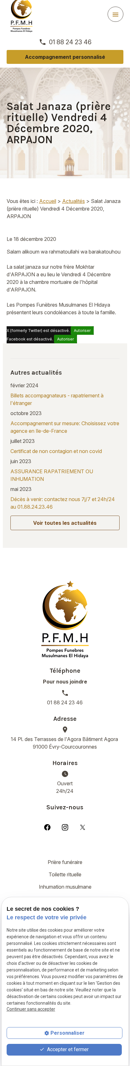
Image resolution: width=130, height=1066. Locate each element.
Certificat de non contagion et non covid (56, 451)
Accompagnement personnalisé (65, 57)
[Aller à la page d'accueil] (65, 619)
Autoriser (82, 330)
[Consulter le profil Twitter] (82, 827)
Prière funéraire (65, 862)
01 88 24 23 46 (70, 42)
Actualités (73, 201)
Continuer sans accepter (31, 1009)
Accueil (47, 201)
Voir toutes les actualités (65, 523)
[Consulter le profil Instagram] (65, 827)
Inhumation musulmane (65, 887)
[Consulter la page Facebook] (47, 827)
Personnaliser (67, 1033)
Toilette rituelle (65, 874)
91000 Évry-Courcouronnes (65, 743)
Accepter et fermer (67, 1049)
